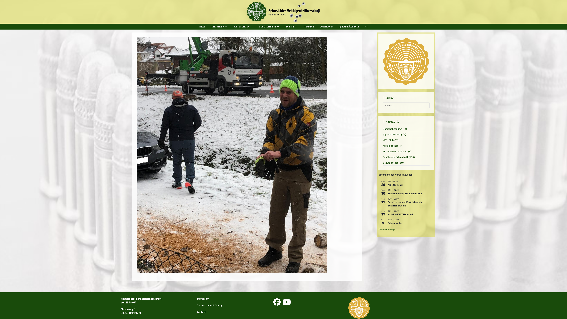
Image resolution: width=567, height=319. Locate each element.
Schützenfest (390, 162)
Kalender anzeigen (387, 229)
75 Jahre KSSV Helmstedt (401, 214)
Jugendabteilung (392, 134)
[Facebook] (277, 302)
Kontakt (201, 312)
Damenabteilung (392, 128)
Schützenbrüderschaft (395, 157)
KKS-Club (388, 140)
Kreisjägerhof (390, 145)
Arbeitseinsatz (395, 184)
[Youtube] (286, 302)
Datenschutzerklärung (209, 305)
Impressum (203, 298)
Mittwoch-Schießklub (395, 151)
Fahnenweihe (395, 223)
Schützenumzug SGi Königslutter (405, 193)
